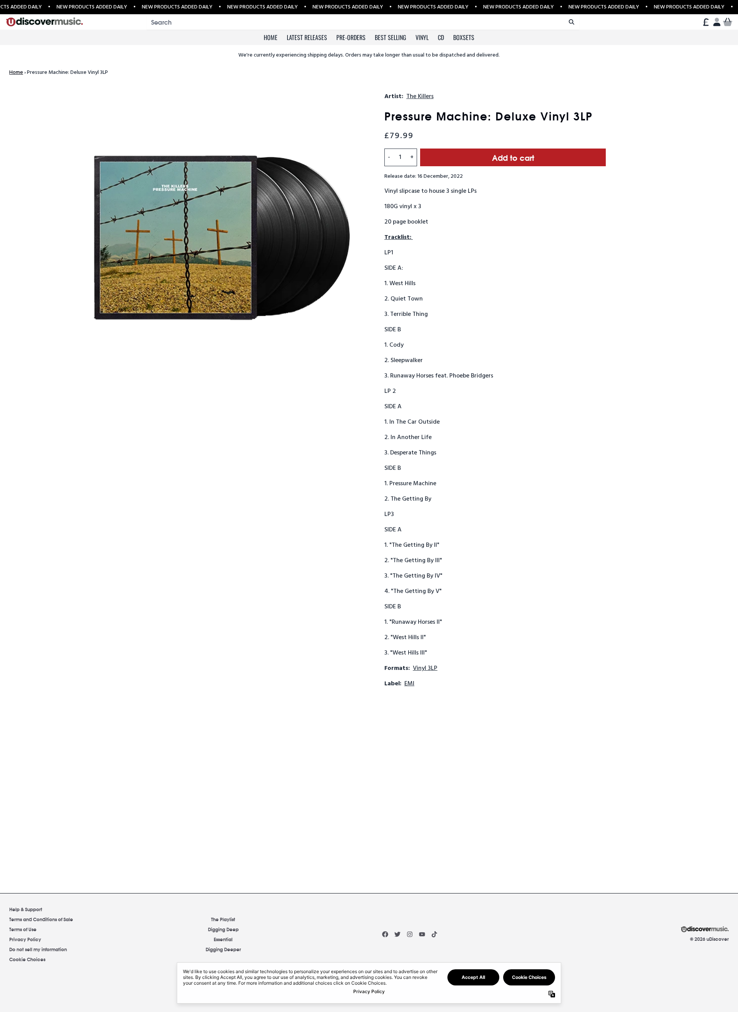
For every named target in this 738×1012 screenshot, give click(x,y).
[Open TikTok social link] (434, 934)
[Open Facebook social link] (385, 934)
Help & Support (25, 909)
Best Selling (390, 37)
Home (271, 37)
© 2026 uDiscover (709, 938)
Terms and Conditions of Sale (41, 919)
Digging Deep (223, 929)
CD (441, 37)
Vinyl (422, 37)
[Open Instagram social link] (410, 934)
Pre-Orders (351, 37)
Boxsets (463, 37)
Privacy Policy (25, 939)
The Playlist (223, 919)
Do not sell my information (38, 949)
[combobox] (362, 22)
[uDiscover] (44, 22)
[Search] (571, 22)
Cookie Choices (27, 959)
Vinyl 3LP (425, 668)
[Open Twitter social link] (397, 934)
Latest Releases (307, 37)
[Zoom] (220, 241)
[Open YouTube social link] (422, 934)
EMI (409, 684)
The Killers (420, 97)
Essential (223, 939)
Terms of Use (23, 929)
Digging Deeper (223, 949)
